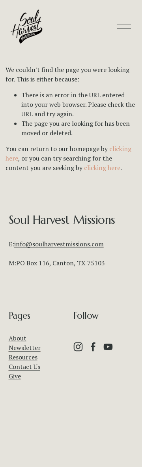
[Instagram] (78, 347)
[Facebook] (93, 347)
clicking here (102, 167)
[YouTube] (108, 347)
